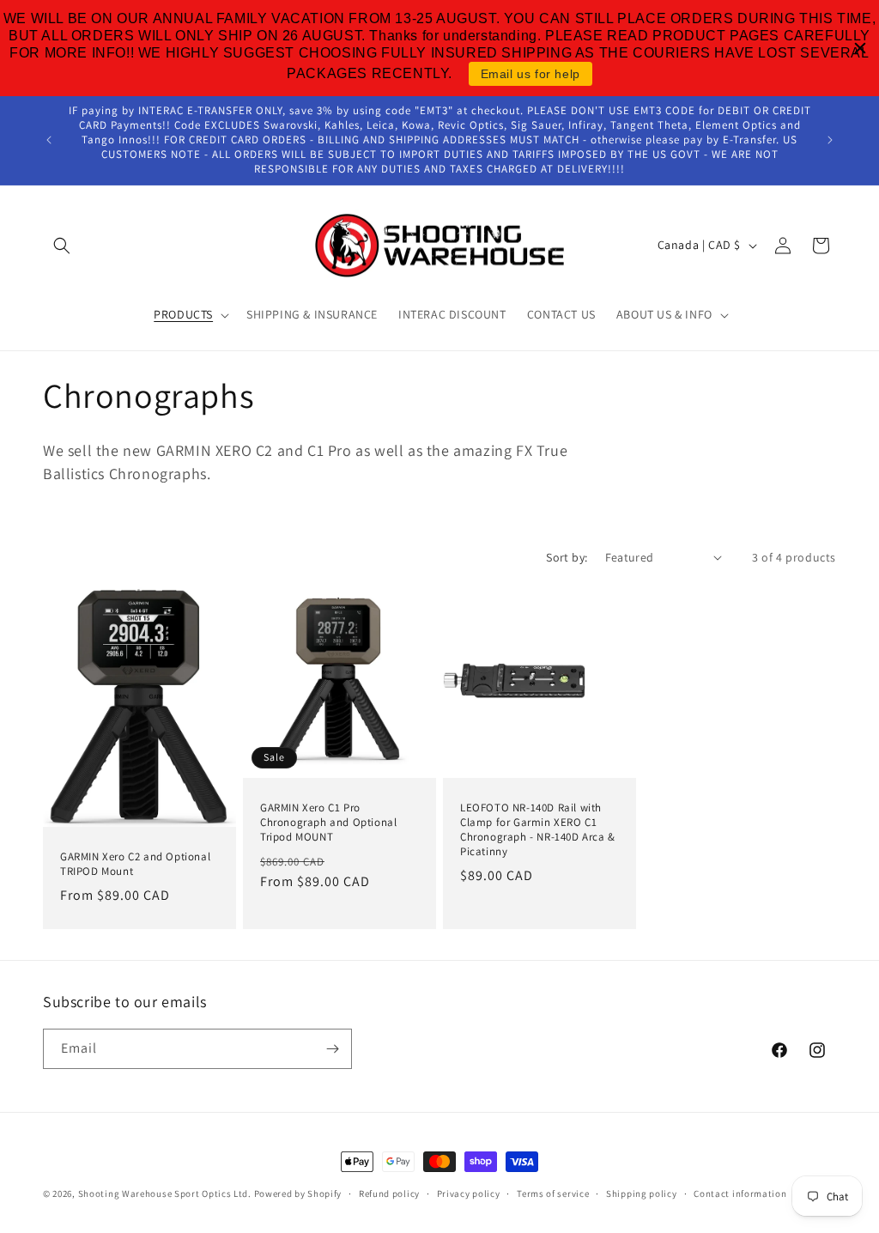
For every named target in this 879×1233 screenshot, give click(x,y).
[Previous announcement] (49, 140)
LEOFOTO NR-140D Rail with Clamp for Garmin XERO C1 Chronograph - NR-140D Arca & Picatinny (537, 830)
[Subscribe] (332, 1049)
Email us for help (530, 74)
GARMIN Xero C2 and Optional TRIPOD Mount (135, 864)
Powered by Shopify (298, 1193)
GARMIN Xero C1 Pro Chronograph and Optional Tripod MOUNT (328, 822)
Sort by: (566, 557)
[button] (62, 245)
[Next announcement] (830, 140)
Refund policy (389, 1193)
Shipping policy (641, 1193)
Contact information (740, 1193)
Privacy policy (468, 1193)
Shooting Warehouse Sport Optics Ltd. (165, 1193)
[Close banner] (860, 48)
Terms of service (553, 1193)
